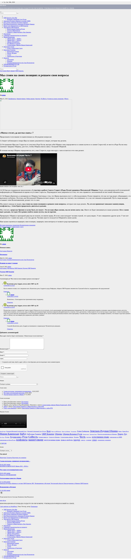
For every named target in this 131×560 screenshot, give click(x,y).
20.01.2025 (3, 473)
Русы (25, 436)
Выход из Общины (66, 431)
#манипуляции (21, 98)
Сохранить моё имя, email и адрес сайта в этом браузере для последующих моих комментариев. (31, 362)
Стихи (9, 54)
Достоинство (73, 431)
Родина (7, 437)
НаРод (23, 434)
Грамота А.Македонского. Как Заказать (19, 32)
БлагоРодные (3, 431)
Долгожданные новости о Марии (14, 394)
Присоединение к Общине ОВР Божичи (76, 483)
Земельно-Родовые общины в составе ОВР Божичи (16, 483)
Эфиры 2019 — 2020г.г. (14, 38)
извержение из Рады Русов (7, 440)
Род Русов (2, 437)
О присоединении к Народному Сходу (12, 227)
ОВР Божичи (48, 434)
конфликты (22, 439)
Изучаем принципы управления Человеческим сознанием (17, 225)
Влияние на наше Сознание (9, 263)
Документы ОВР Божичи (11, 27)
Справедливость (43, 437)
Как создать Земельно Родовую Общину (16, 22)
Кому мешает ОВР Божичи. (15, 71)
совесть (83, 440)
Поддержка (3, 254)
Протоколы (7, 34)
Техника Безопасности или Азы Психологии (20, 63)
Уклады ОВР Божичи (13, 30)
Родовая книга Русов (10, 66)
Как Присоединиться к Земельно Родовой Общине (19, 24)
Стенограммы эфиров (67, 437)
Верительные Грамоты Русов (16, 29)
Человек (76, 437)
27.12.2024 (3, 482)
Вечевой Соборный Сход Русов (16, 19)
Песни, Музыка (12, 53)
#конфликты (12, 98)
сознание (88, 440)
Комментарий (4, 349)
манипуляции (35, 439)
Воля (49, 431)
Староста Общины (54, 437)
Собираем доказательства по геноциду (15, 35)
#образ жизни (30, 98)
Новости (6, 58)
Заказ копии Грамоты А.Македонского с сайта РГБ (28, 406)
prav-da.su (3, 5)
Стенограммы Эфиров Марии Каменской (19, 45)
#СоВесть (44, 98)
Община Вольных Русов (72, 434)
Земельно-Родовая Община (104, 431)
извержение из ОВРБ (116, 437)
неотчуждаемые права (52, 440)
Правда (120, 434)
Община (58, 434)
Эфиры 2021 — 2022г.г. (14, 40)
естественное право (100, 437)
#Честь (66, 98)
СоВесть (33, 436)
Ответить (6, 291)
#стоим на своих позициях (55, 98)
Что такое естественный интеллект (14, 393)
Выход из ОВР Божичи (56, 431)
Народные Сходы (9, 46)
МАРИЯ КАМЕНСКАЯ (7, 466)
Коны (120, 431)
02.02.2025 (3, 464)
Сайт (1, 358)
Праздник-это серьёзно (19, 457)
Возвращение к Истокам (8, 487)
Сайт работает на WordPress (8, 506)
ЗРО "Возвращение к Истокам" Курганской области (48, 483)
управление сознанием (104, 440)
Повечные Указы (93, 434)
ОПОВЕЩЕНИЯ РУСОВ (11, 64)
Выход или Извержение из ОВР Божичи (16, 26)
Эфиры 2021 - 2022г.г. (21, 466)
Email (2, 355)
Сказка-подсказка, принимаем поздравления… (18, 391)
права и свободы (67, 440)
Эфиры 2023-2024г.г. (13, 42)
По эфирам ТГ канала (13, 43)
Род (125, 434)
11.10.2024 (3, 490)
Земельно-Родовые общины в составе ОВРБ (17, 21)
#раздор (37, 98)
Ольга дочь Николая (10, 408)
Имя (2, 352)
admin (4, 95)
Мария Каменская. (9, 37)
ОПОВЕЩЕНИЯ (11, 475)
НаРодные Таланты (34, 434)
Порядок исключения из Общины (107, 434)
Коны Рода (125, 431)
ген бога (88, 437)
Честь (82, 436)
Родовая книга (15, 437)
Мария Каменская (9, 433)
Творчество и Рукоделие (14, 56)
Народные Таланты (9, 50)
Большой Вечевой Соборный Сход (16, 431)
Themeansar (34, 506)
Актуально (10, 59)
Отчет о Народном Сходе (14, 48)
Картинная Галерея (13, 51)
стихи (94, 440)
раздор (77, 440)
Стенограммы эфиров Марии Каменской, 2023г (56, 405)
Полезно (9, 61)
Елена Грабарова (83, 431)
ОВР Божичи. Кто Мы (10, 18)
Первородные (86, 434)
